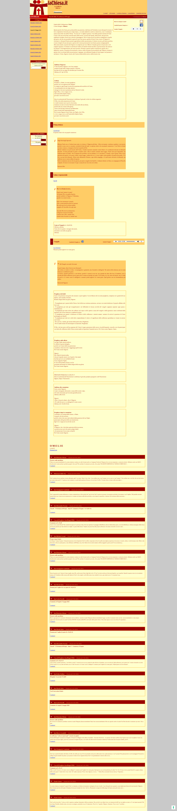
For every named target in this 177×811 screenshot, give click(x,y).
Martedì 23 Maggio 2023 (35, 45)
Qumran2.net (53, 450)
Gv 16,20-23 (56, 248)
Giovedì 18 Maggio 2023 (35, 26)
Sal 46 (55, 181)
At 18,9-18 (56, 130)
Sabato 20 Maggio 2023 (35, 33)
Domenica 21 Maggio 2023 (36, 37)
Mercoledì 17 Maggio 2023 (36, 22)
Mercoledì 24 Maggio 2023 (36, 48)
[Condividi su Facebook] (141, 26)
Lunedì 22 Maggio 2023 (35, 41)
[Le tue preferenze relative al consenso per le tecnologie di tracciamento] (173, 807)
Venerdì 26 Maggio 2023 (35, 56)
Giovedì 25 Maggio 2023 (35, 52)
